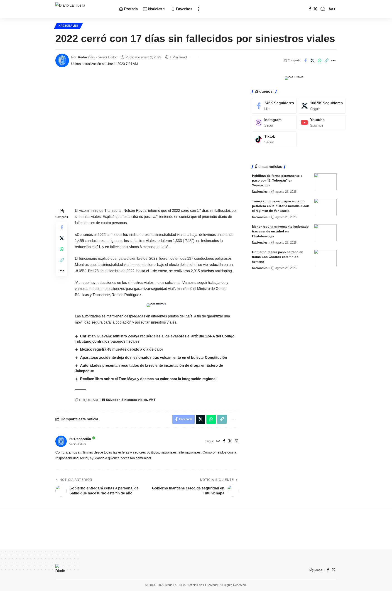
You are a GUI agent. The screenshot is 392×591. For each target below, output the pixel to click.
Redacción (86, 57)
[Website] (218, 441)
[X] (315, 9)
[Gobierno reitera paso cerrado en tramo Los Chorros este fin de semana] (325, 258)
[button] (198, 9)
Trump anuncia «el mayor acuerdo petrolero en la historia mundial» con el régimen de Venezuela (280, 205)
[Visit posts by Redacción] (62, 60)
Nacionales (68, 25)
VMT (152, 399)
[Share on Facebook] (305, 60)
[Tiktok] (274, 139)
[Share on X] (312, 60)
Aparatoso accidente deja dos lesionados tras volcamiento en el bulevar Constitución (153, 357)
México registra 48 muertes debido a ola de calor (122, 349)
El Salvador (111, 399)
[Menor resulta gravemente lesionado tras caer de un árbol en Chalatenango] (325, 232)
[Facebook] (310, 9)
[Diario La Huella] (83, 9)
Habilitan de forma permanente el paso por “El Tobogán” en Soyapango (277, 180)
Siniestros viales (134, 399)
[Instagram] (236, 441)
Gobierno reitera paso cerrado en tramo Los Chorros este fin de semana (277, 256)
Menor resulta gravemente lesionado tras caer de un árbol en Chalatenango (280, 231)
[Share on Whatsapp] (319, 60)
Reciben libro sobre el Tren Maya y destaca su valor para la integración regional (148, 379)
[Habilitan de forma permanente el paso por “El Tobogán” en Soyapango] (325, 181)
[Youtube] (321, 122)
